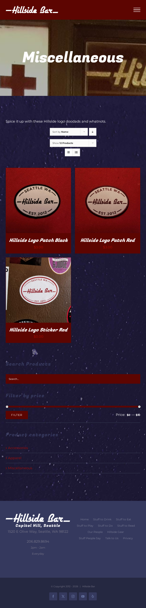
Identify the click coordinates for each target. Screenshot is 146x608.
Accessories (18, 448)
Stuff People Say (90, 538)
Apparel (14, 458)
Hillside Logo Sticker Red (38, 330)
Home (84, 519)
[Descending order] (92, 132)
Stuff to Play (85, 525)
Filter (16, 415)
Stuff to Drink (102, 519)
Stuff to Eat (123, 519)
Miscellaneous (20, 468)
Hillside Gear (115, 532)
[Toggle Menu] (137, 10)
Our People (95, 532)
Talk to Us (111, 538)
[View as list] (76, 152)
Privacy (128, 538)
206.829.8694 (38, 541)
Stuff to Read (126, 525)
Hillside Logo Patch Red (107, 240)
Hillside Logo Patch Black (38, 240)
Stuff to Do (105, 525)
